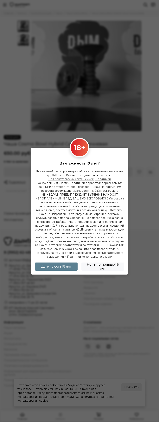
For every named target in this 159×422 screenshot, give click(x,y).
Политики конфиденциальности (89, 256)
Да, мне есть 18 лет (56, 266)
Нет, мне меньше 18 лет (103, 266)
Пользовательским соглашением (71, 179)
